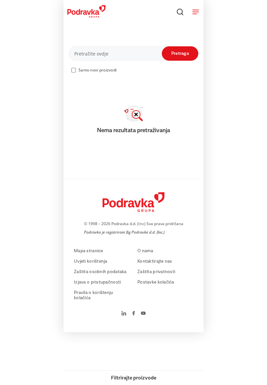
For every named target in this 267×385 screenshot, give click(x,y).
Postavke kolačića (155, 282)
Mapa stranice (88, 251)
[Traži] (180, 12)
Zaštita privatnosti (156, 272)
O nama (145, 251)
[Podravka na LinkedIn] (123, 313)
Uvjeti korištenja (90, 261)
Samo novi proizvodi (97, 70)
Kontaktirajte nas (154, 261)
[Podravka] (86, 16)
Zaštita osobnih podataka (100, 272)
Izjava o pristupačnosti (97, 282)
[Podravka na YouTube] (143, 313)
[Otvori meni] (196, 12)
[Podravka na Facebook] (133, 313)
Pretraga (180, 53)
